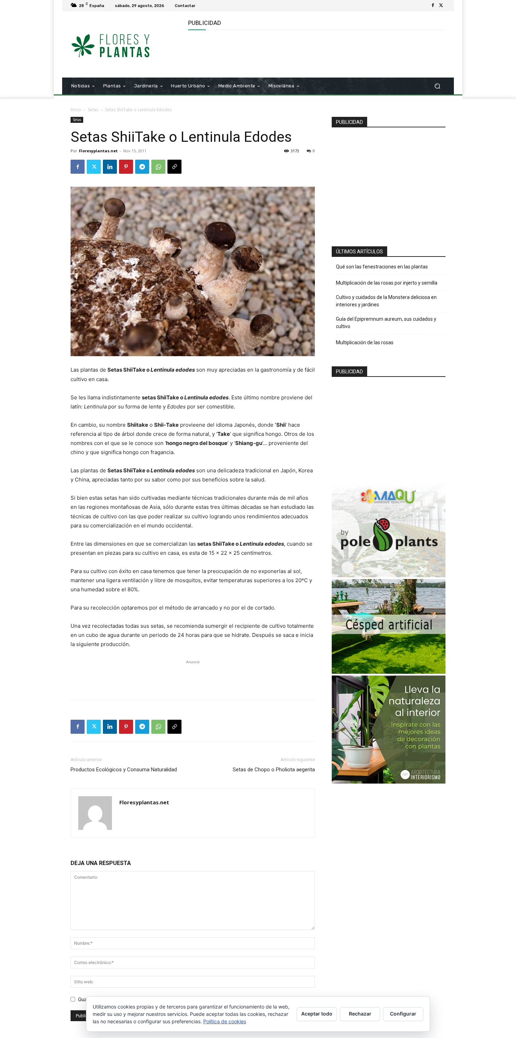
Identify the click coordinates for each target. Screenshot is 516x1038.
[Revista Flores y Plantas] (121, 44)
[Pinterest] (126, 167)
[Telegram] (142, 167)
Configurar (403, 1014)
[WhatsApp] (158, 167)
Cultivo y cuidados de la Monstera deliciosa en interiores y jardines (386, 300)
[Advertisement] (316, 53)
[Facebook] (433, 5)
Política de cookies (224, 1021)
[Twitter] (441, 5)
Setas (93, 110)
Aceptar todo (316, 1014)
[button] (437, 86)
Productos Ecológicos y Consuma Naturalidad (124, 769)
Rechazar (360, 1014)
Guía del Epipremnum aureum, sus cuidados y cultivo (386, 322)
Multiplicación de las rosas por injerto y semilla (386, 283)
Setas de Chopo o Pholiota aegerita (274, 769)
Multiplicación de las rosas (364, 342)
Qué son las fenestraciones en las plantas (382, 267)
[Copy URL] (174, 167)
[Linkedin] (110, 167)
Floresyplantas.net (98, 150)
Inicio (76, 110)
